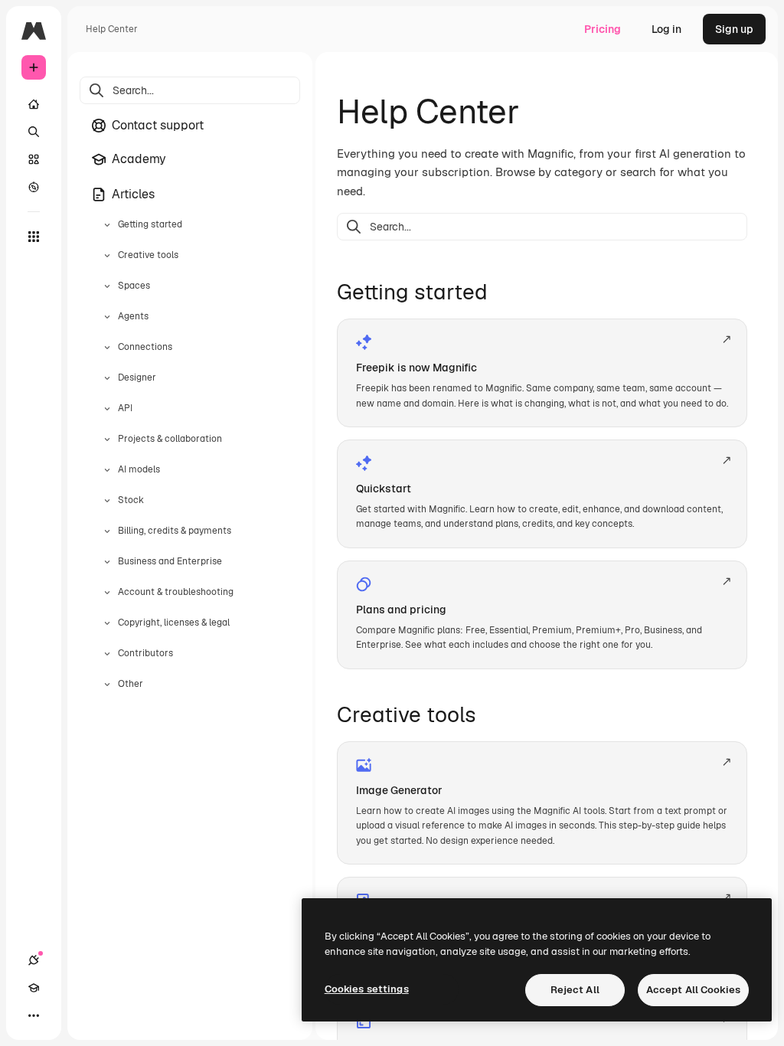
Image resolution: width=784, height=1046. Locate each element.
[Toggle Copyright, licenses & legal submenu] (107, 623)
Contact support (158, 125)
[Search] (33, 131)
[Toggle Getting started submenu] (107, 225)
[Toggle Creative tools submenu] (107, 255)
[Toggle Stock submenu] (107, 500)
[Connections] (33, 960)
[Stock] (33, 159)
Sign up (734, 29)
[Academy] (33, 988)
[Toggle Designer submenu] (107, 378)
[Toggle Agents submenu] (107, 317)
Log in (666, 29)
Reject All (574, 989)
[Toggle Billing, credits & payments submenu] (107, 531)
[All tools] (33, 236)
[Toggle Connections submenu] (107, 347)
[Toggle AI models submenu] (107, 470)
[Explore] (33, 187)
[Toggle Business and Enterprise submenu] (107, 562)
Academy (139, 159)
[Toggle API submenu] (107, 409)
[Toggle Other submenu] (107, 684)
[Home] (33, 104)
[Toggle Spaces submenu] (107, 286)
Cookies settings (367, 988)
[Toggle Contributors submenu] (107, 654)
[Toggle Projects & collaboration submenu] (107, 439)
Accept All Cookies (693, 989)
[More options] (33, 1015)
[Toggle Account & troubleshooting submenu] (107, 592)
